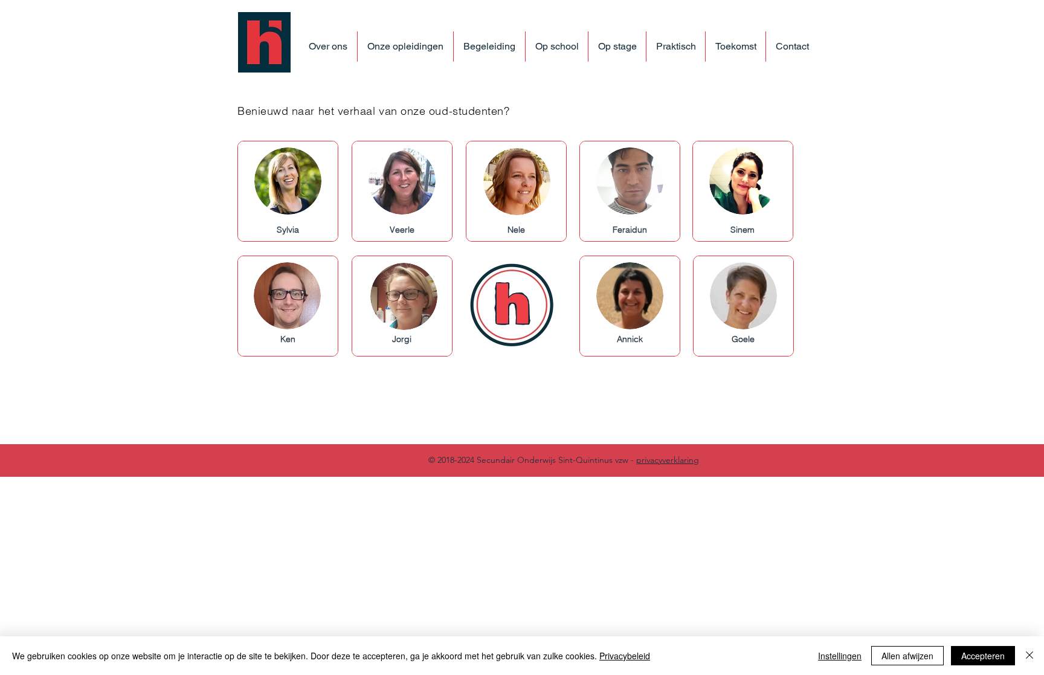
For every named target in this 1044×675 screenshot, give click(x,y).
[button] (405, 46)
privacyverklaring (667, 459)
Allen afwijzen (907, 656)
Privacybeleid (624, 656)
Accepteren (983, 656)
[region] (288, 191)
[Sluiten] (1029, 655)
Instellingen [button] (840, 656)
